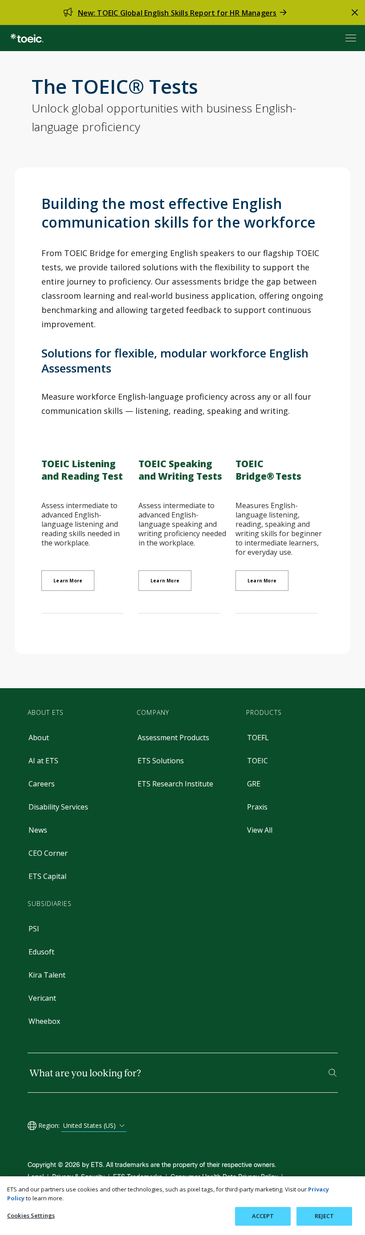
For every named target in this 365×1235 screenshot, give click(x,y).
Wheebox (44, 1021)
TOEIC (257, 761)
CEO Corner (48, 853)
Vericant (42, 998)
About (38, 737)
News (37, 830)
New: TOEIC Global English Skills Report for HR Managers (177, 13)
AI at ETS (43, 761)
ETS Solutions (161, 761)
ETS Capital (47, 876)
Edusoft (41, 952)
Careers (41, 784)
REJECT (324, 1216)
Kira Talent (46, 975)
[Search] (332, 1073)
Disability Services (58, 807)
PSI (33, 929)
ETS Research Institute (175, 784)
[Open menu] (351, 38)
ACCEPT (263, 1216)
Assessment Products (173, 737)
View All (259, 830)
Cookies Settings (31, 1215)
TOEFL (258, 737)
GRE (253, 784)
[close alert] (355, 12)
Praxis (257, 807)
